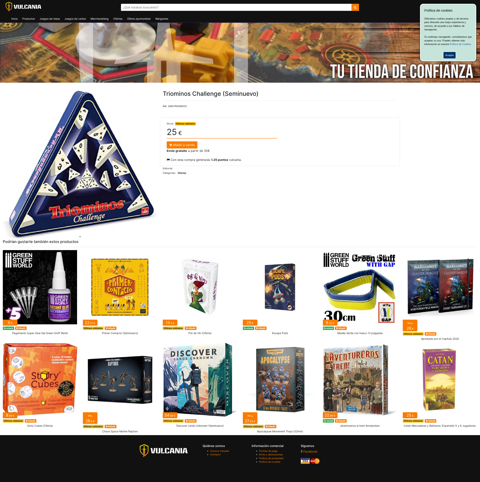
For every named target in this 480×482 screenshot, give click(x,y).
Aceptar (449, 55)
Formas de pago (268, 451)
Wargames (161, 18)
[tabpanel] (80, 164)
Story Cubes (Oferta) (40, 386)
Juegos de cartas (75, 18)
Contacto (215, 454)
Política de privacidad (271, 458)
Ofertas (117, 18)
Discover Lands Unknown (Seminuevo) (200, 386)
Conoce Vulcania (219, 451)
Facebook (309, 451)
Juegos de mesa (50, 18)
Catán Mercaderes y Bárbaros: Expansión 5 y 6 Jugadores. (440, 386)
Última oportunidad (139, 18)
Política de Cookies (460, 44)
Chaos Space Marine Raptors (120, 389)
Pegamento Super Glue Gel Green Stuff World (40, 293)
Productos (28, 18)
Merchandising (100, 18)
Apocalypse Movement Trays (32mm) (280, 389)
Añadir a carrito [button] (183, 145)
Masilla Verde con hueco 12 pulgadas (360, 293)
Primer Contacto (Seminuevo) (120, 293)
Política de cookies (269, 461)
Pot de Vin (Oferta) (200, 293)
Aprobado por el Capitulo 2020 (440, 296)
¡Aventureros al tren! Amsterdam (360, 386)
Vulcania (23, 7)
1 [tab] (80, 236)
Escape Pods (280, 293)
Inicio (14, 18)
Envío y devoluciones (271, 454)
